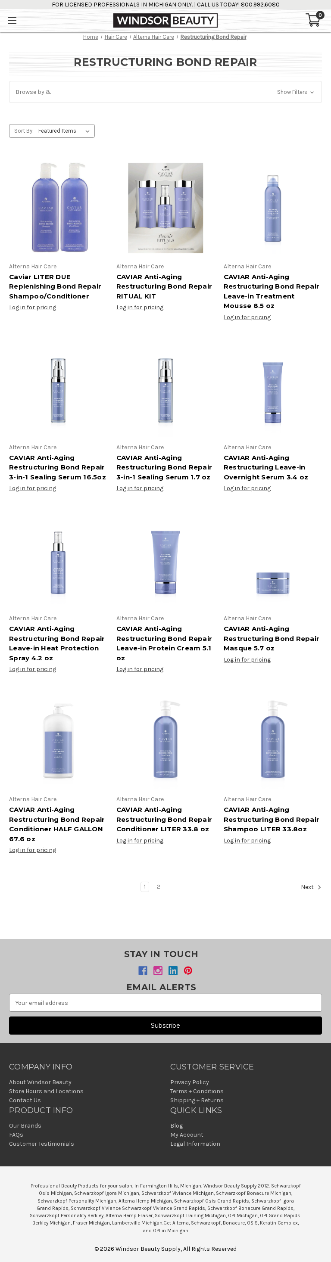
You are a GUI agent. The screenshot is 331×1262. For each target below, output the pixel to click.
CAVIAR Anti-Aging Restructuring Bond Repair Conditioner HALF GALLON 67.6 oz (57, 824)
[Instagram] (157, 970)
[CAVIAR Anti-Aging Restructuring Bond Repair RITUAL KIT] (165, 208)
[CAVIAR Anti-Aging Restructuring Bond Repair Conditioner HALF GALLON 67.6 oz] (58, 741)
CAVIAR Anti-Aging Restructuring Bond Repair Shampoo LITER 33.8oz (271, 819)
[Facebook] (142, 970)
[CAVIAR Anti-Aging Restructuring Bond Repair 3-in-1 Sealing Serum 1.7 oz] (165, 389)
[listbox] (65, 130)
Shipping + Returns (197, 1100)
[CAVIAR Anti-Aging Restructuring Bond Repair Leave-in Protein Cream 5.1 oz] (165, 560)
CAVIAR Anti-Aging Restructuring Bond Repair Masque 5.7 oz (271, 638)
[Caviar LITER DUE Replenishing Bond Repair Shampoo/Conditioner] (58, 208)
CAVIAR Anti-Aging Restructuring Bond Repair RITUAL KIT (164, 286)
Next (308, 887)
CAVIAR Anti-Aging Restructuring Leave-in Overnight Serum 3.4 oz (266, 467)
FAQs (16, 1134)
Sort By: (24, 130)
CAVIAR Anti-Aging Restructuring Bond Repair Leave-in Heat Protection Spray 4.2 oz (57, 643)
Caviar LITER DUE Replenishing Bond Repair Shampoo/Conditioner (55, 286)
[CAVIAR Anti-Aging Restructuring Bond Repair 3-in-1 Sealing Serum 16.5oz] (58, 389)
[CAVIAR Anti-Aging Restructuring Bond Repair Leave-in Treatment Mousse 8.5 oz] (273, 208)
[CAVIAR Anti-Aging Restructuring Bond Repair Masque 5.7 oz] (273, 560)
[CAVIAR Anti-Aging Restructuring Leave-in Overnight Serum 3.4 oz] (273, 389)
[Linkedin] (173, 970)
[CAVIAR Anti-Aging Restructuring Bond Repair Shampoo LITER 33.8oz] (273, 741)
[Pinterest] (188, 970)
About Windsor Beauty (40, 1082)
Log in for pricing (32, 307)
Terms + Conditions (197, 1091)
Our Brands (25, 1125)
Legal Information (195, 1143)
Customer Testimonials (41, 1143)
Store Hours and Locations (46, 1091)
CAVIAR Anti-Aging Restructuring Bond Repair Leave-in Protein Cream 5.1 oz (164, 643)
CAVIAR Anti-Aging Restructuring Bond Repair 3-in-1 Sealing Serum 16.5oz (57, 467)
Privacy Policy (189, 1082)
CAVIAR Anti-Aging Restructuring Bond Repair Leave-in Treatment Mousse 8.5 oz (271, 291)
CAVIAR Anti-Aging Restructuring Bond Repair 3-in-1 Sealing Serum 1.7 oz (164, 467)
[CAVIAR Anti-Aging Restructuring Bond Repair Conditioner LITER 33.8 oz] (165, 741)
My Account (186, 1134)
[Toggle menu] (12, 20)
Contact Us (25, 1100)
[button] (165, 92)
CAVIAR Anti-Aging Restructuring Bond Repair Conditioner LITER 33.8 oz (164, 819)
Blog (176, 1125)
